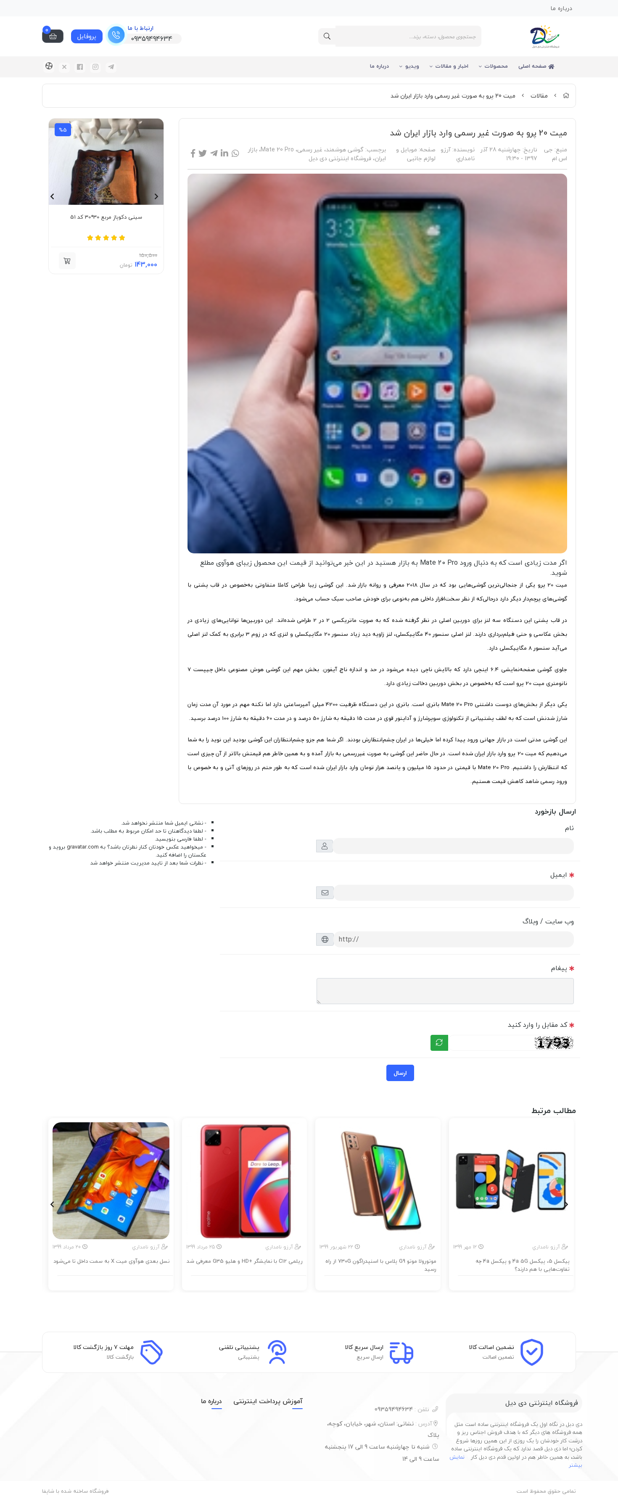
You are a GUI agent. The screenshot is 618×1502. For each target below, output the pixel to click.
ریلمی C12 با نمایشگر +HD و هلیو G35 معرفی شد (245, 1261)
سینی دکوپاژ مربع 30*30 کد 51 (106, 217)
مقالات (539, 95)
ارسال (400, 1073)
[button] (67, 260)
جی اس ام (555, 154)
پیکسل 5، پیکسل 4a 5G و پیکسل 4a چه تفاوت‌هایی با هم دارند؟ (522, 1265)
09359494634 (402, 1409)
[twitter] (64, 67)
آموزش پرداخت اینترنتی (268, 1401)
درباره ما (379, 66)
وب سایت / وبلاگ (548, 921)
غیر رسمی (309, 149)
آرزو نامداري (458, 154)
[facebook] (80, 67)
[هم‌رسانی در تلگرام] (213, 153)
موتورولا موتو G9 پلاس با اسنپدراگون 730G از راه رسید (380, 1265)
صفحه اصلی (533, 66)
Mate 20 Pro (277, 149)
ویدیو (412, 66)
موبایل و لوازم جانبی (416, 154)
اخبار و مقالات (452, 66)
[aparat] (49, 66)
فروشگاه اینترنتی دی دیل (340, 158)
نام (569, 828)
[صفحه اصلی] (566, 95)
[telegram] (111, 67)
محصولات (496, 66)
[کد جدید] (439, 1043)
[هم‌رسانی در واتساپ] (235, 153)
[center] (327, 36)
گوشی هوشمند (345, 149)
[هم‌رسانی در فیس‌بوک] (193, 153)
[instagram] (95, 67)
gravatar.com (83, 846)
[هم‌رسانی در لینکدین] (224, 153)
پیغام (559, 968)
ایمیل (558, 875)
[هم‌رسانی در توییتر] (202, 153)
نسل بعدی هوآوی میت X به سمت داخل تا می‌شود (111, 1261)
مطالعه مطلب (515, 1281)
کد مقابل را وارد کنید (537, 1025)
